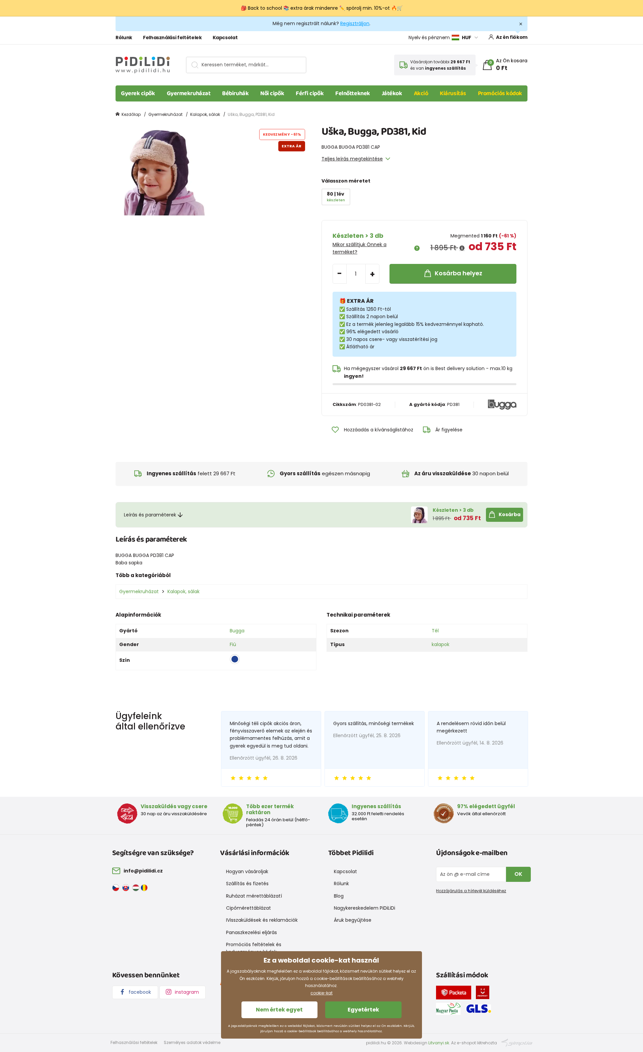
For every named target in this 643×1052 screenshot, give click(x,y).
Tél (435, 630)
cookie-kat (321, 993)
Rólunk (124, 37)
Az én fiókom (511, 37)
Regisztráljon (354, 23)
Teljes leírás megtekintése (352, 158)
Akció (421, 93)
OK (518, 874)
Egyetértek (363, 1009)
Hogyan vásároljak (247, 871)
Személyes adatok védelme (192, 1042)
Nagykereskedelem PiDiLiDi (364, 908)
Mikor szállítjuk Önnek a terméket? (359, 248)
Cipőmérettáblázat (248, 908)
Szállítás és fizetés (247, 883)
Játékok (392, 93)
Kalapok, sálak (205, 114)
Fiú (233, 644)
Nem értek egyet (279, 1009)
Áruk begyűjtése (352, 920)
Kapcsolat (225, 37)
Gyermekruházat (189, 93)
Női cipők (272, 93)
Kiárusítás (453, 93)
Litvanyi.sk (438, 1043)
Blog (339, 896)
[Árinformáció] (462, 248)
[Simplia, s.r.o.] (516, 1042)
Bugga (237, 630)
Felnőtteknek (352, 93)
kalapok (440, 644)
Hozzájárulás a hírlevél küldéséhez (471, 891)
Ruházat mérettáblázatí (254, 896)
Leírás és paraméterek (150, 514)
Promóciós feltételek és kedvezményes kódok (253, 948)
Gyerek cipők (138, 93)
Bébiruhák (235, 93)
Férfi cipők (310, 93)
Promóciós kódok (500, 93)
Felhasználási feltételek (172, 37)
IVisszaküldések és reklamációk (262, 920)
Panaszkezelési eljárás (251, 932)
